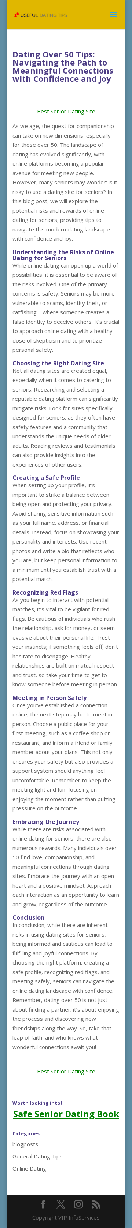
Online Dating (29, 1168)
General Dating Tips (37, 1156)
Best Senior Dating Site (66, 111)
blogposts (25, 1144)
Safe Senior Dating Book (66, 1114)
